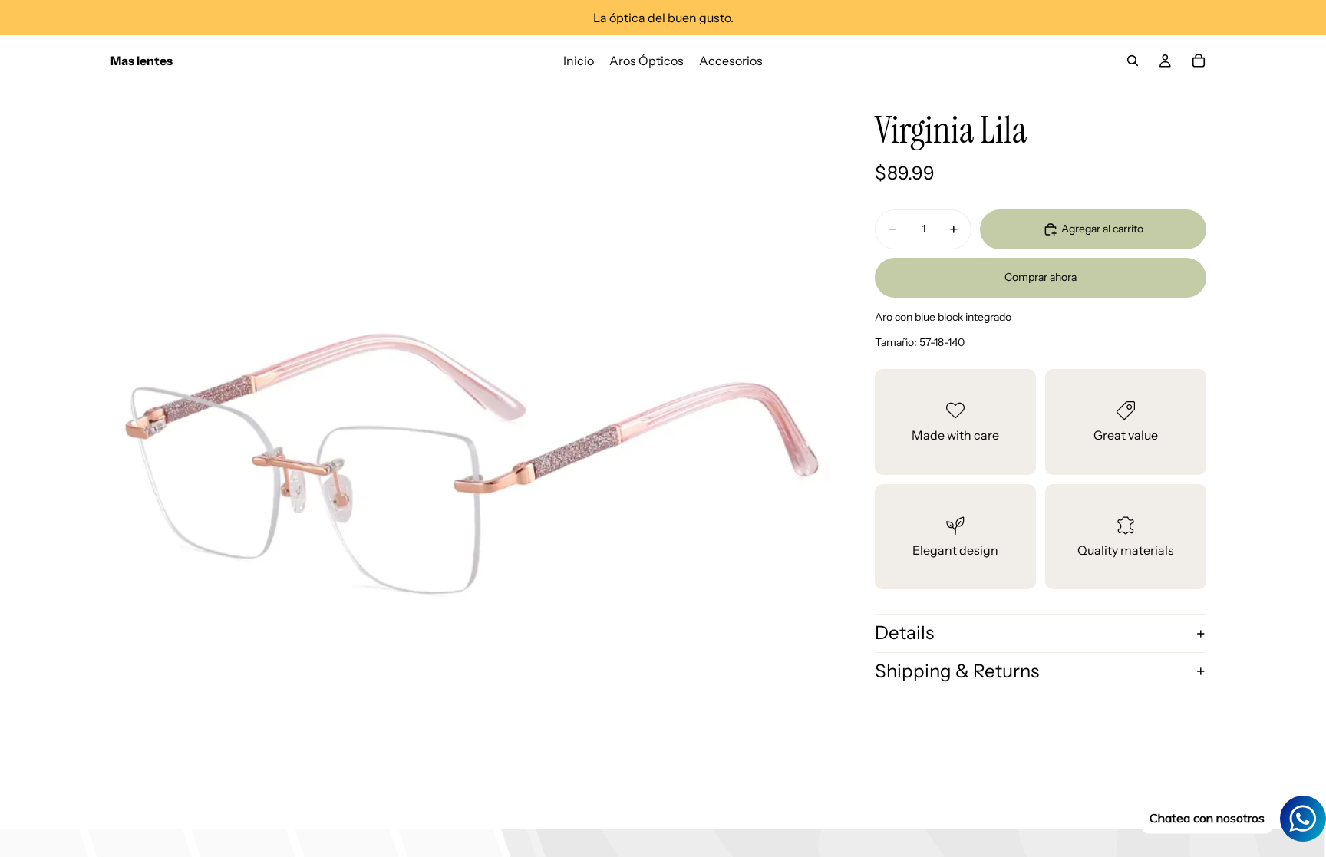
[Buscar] (1133, 60)
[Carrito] (1199, 60)
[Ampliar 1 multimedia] (469, 445)
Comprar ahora (1040, 277)
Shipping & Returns (957, 671)
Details (904, 632)
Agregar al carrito (1102, 229)
